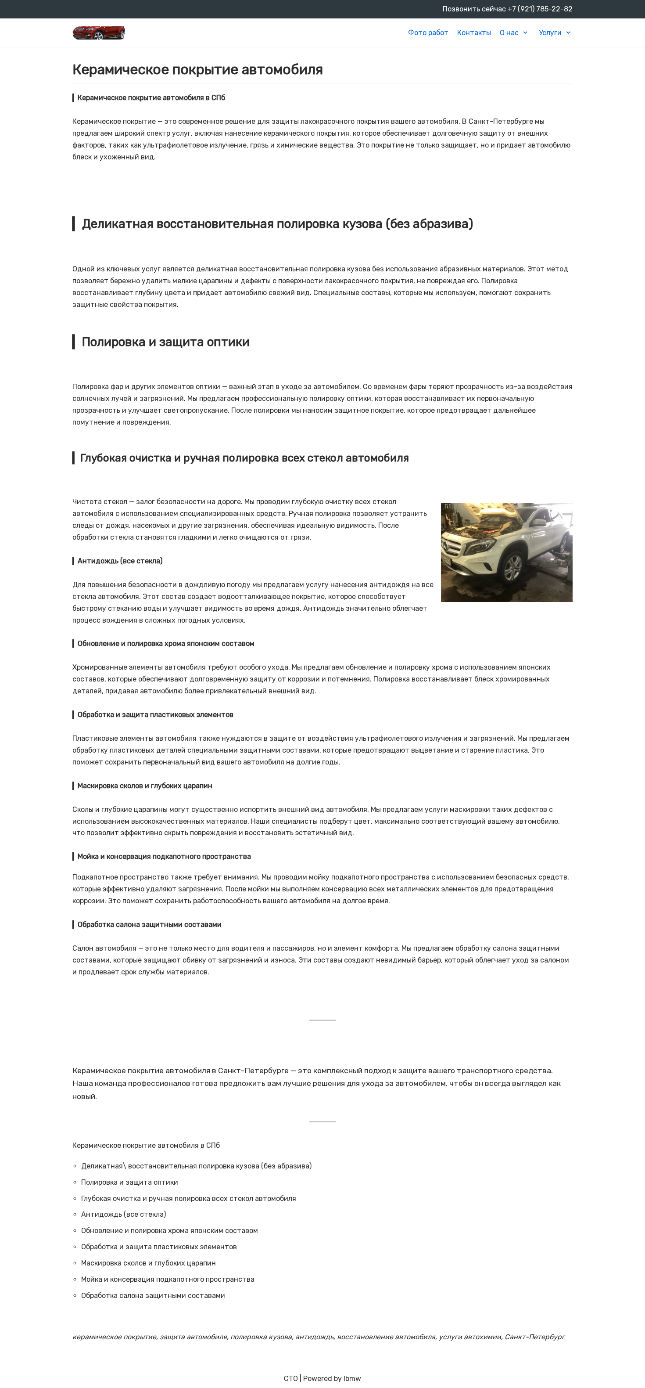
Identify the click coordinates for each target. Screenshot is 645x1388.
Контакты (474, 33)
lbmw (352, 1378)
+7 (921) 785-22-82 (540, 9)
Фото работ (428, 33)
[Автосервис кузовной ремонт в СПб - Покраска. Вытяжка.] (98, 33)
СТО (291, 1378)
